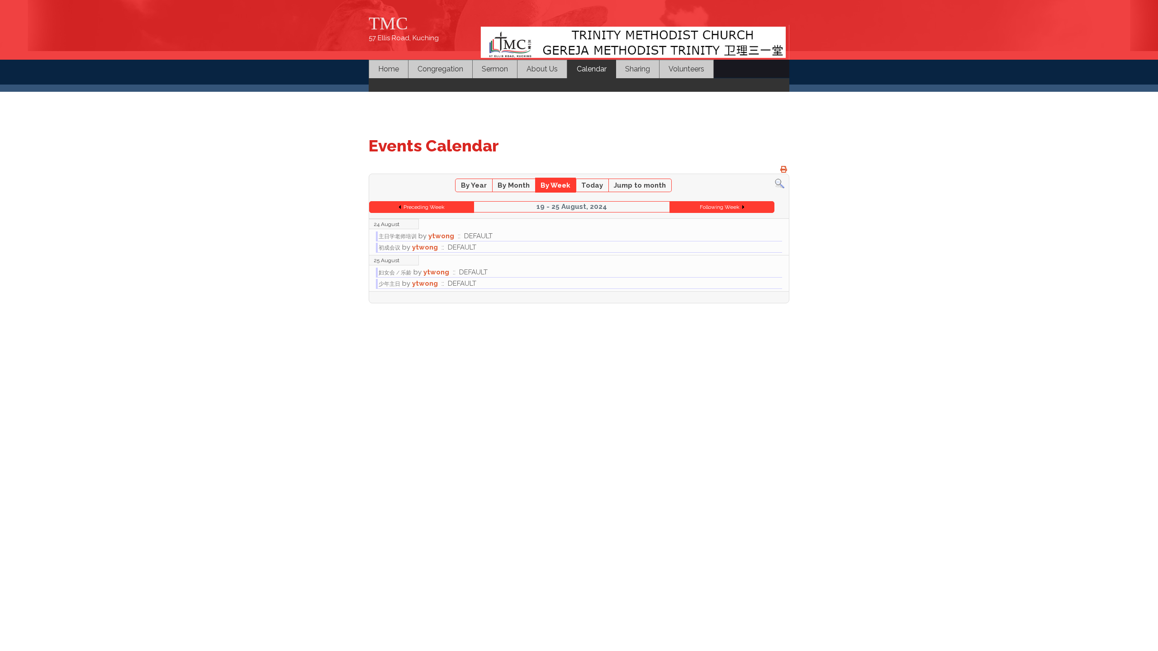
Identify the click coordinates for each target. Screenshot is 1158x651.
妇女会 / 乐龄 (395, 272)
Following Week (720, 207)
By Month (514, 185)
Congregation (440, 69)
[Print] (783, 169)
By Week (555, 185)
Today (592, 185)
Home (388, 69)
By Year (474, 185)
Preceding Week (424, 207)
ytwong (441, 236)
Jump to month (640, 185)
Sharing (637, 69)
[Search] (779, 183)
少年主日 (389, 284)
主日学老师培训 (398, 236)
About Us (542, 69)
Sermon (495, 69)
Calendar (592, 69)
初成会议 (389, 248)
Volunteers (686, 69)
